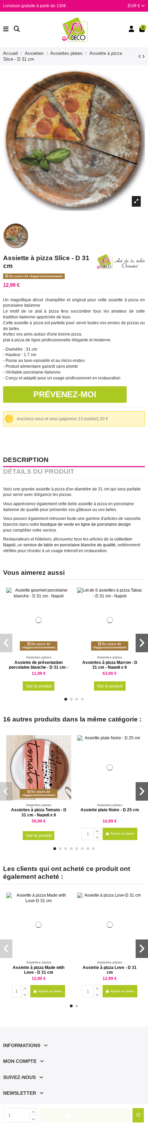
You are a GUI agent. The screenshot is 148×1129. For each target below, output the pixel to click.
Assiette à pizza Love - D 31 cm (110, 970)
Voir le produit (39, 686)
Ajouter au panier (122, 833)
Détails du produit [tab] (38, 472)
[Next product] (143, 56)
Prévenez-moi (64, 394)
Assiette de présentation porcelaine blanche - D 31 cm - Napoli (38, 667)
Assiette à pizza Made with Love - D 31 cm (38, 970)
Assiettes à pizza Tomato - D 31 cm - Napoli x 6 (38, 812)
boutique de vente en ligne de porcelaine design (85, 524)
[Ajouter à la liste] (138, 1115)
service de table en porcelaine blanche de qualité (69, 545)
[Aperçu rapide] (66, 608)
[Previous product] (140, 56)
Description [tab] (26, 460)
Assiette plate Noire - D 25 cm (110, 810)
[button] (65, 699)
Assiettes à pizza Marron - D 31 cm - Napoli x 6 (109, 665)
